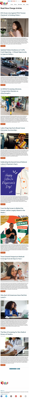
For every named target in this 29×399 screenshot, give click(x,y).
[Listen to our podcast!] (14, 1)
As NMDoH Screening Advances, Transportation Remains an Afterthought (11, 91)
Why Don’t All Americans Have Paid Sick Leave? (14, 296)
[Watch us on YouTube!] (13, 1)
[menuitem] (11, 4)
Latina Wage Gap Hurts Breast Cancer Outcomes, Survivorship (13, 129)
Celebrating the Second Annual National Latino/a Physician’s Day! (14, 163)
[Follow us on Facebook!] (8, 1)
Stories (15, 4)
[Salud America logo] (4, 3)
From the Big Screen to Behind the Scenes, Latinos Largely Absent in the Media (13, 210)
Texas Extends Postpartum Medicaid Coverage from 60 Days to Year (12, 258)
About (27, 4)
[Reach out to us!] (16, 1)
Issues (12, 4)
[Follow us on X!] (9, 1)
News (24, 4)
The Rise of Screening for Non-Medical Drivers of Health (13, 333)
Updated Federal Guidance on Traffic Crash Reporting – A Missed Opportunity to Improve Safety (14, 52)
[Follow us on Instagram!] (11, 1)
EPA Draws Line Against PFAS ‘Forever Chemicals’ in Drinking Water (13, 14)
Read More (3, 204)
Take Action (20, 4)
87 (17, 368)
